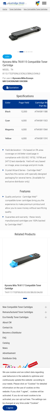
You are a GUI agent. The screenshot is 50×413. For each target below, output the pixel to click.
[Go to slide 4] (26, 51)
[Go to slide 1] (18, 51)
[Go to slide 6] (30, 51)
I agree (10, 408)
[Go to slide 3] (24, 51)
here (28, 399)
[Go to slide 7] (31, 51)
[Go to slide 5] (28, 51)
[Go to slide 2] (21, 51)
